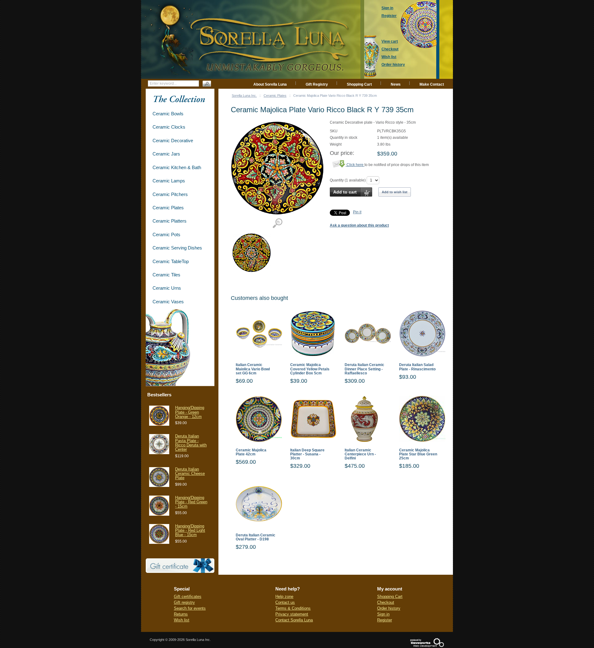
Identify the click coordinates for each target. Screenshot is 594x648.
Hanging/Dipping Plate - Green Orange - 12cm (189, 412)
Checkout (385, 602)
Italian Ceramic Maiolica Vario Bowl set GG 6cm (253, 369)
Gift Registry (317, 84)
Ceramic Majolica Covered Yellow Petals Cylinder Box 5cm (309, 369)
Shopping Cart (359, 84)
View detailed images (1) (277, 223)
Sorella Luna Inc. (244, 95)
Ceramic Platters (170, 221)
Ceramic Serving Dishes (177, 247)
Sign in (383, 614)
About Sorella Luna (270, 84)
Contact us (285, 602)
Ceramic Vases (168, 301)
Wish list (181, 620)
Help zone (284, 596)
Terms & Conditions (293, 608)
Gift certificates (187, 596)
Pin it (357, 212)
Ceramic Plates (275, 95)
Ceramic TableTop (171, 261)
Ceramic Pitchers (170, 194)
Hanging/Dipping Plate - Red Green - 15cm (191, 502)
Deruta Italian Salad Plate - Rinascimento (417, 367)
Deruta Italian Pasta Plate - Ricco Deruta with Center (191, 443)
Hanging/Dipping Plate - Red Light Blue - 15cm (190, 530)
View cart (389, 41)
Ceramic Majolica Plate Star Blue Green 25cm (418, 454)
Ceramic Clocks (169, 127)
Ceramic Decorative (173, 140)
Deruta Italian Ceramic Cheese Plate (190, 473)
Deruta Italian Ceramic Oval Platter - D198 (255, 537)
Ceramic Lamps (169, 180)
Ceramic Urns (167, 288)
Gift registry (184, 602)
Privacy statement (291, 614)
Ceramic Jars (166, 153)
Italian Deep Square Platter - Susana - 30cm (307, 454)
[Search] (207, 84)
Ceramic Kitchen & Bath (177, 167)
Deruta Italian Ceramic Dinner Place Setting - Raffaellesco (364, 369)
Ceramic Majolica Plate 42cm (251, 452)
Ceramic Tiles (166, 274)
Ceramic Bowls (168, 113)
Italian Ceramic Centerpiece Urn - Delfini (360, 454)
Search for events (190, 608)
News (396, 84)
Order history (388, 608)
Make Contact (432, 84)
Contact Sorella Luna (294, 620)
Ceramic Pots (166, 234)
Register (384, 620)
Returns (181, 614)
